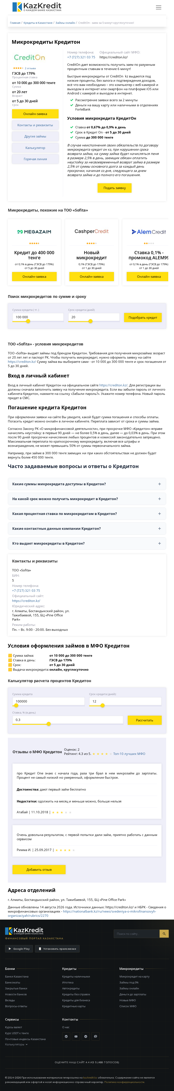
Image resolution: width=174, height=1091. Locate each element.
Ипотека (67, 982)
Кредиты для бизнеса (76, 1000)
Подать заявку (115, 188)
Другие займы (35, 136)
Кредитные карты (74, 1006)
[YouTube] (76, 1036)
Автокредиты (71, 988)
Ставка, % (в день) (24, 712)
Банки (10, 969)
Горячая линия (35, 159)
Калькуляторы (14, 1044)
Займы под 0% (129, 982)
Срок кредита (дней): (102, 694)
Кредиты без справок (76, 994)
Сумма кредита (22, 694)
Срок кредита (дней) (81, 310)
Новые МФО (127, 1000)
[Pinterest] (95, 1036)
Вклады (10, 1000)
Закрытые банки (16, 988)
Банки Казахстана (16, 976)
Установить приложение (59, 948)
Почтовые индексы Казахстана (25, 1039)
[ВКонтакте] (66, 1036)
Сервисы (12, 1019)
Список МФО (127, 1006)
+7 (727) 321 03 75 (81, 57)
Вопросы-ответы (16, 1006)
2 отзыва (30, 68)
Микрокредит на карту (134, 976)
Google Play (21, 948)
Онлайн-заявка (35, 114)
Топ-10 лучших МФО (129, 754)
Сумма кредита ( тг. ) (25, 310)
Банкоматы (12, 982)
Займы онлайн (129, 988)
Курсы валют (13, 1027)
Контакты (70, 1019)
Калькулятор (35, 148)
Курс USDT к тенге (17, 1033)
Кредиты (69, 969)
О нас (65, 1027)
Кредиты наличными (76, 976)
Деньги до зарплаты (132, 994)
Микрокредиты (131, 969)
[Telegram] (86, 1036)
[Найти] (164, 934)
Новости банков (16, 994)
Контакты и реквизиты (35, 125)
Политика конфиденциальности (124, 1082)
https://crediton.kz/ (22, 361)
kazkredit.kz (90, 1077)
